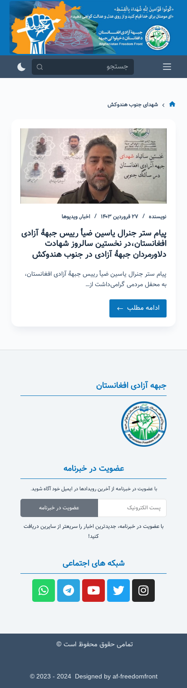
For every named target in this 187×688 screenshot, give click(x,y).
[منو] (167, 67)
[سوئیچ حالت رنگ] (21, 67)
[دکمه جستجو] (40, 67)
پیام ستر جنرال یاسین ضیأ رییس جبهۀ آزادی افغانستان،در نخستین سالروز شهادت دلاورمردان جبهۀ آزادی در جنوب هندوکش (94, 244)
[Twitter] (118, 590)
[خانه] (172, 105)
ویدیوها (70, 217)
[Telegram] (68, 590)
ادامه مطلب (134, 306)
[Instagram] (143, 590)
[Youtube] (93, 590)
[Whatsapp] (43, 590)
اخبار (85, 217)
